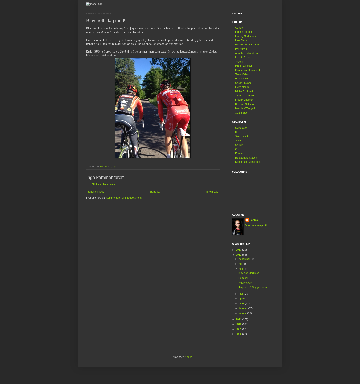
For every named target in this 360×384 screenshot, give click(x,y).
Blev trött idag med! (249, 272)
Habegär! (243, 277)
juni (241, 268)
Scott (238, 140)
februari (243, 308)
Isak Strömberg (243, 57)
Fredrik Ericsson (244, 99)
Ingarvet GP (245, 282)
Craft (238, 149)
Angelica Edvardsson (247, 53)
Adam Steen (242, 112)
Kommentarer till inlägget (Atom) (124, 197)
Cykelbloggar (242, 87)
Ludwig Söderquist (245, 36)
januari (243, 313)
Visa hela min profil (256, 225)
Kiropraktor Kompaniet (248, 161)
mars (242, 303)
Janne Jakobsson (245, 95)
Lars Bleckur (242, 40)
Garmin (239, 145)
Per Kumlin (241, 49)
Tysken (239, 61)
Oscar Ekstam (243, 82)
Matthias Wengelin (245, 108)
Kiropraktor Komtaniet (247, 70)
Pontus (254, 220)
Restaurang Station (246, 157)
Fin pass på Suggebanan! (253, 287)
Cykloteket (241, 127)
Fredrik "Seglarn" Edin (247, 44)
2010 (239, 324)
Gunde (239, 27)
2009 (239, 329)
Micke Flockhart (244, 91)
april (241, 298)
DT (237, 132)
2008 (239, 334)
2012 (239, 254)
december (245, 259)
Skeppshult (241, 136)
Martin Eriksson (244, 65)
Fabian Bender (243, 31)
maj (241, 293)
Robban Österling (245, 104)
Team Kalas (242, 74)
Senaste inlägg (95, 191)
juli (241, 263)
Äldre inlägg (212, 191)
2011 (239, 319)
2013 (239, 249)
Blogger (188, 357)
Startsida (155, 191)
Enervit (239, 153)
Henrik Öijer (242, 78)
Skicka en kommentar (103, 184)
